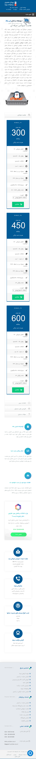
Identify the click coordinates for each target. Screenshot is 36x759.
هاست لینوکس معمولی (21, 43)
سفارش (17, 204)
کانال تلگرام (17, 757)
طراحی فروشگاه (25, 718)
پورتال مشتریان (9, 2)
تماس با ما (19, 534)
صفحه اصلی (23, 7)
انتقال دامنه (26, 683)
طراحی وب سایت (24, 715)
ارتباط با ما (8, 9)
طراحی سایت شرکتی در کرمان (21, 692)
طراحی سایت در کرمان (23, 677)
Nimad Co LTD (17, 752)
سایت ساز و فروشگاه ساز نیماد (20, 706)
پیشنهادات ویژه (9, 5)
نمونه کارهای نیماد (24, 674)
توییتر (15, 755)
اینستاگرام (9, 755)
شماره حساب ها (14, 7)
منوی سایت (28, 14)
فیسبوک (20, 755)
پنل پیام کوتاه (25, 712)
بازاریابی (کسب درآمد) (24, 9)
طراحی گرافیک (25, 721)
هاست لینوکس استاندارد (22, 709)
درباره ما (15, 9)
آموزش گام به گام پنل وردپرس (20, 680)
